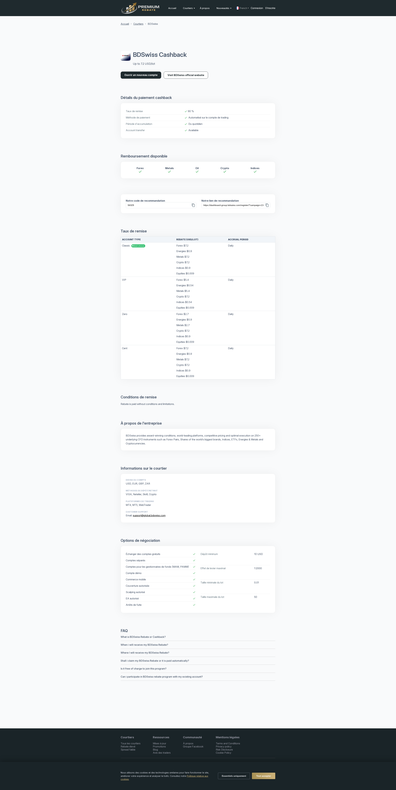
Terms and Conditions (228, 743)
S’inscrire (270, 8)
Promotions (159, 746)
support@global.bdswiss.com (149, 515)
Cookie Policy (223, 752)
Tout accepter (263, 776)
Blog (155, 749)
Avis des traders (162, 752)
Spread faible (128, 749)
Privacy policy (224, 746)
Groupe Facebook (193, 746)
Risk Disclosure (224, 749)
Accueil (172, 8)
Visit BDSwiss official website (186, 75)
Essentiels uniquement (234, 776)
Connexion (257, 8)
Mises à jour (159, 743)
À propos (205, 8)
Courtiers (188, 8)
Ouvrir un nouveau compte (140, 74)
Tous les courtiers (130, 743)
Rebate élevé (128, 746)
